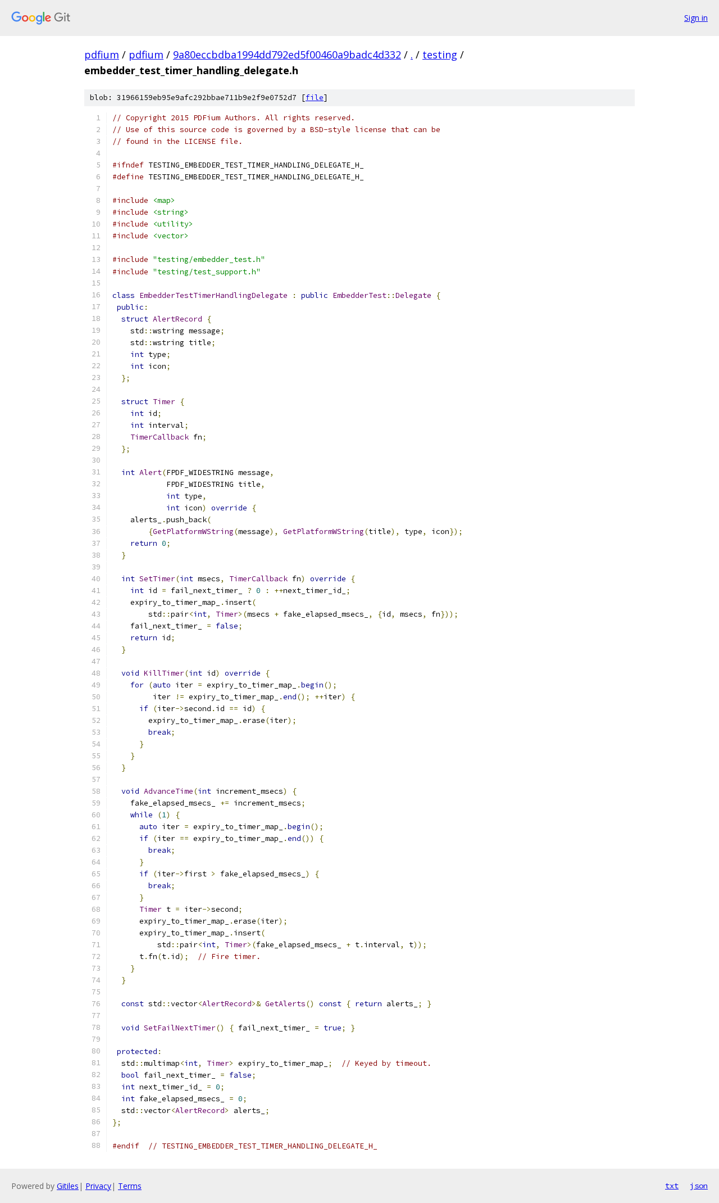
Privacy (98, 1186)
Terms (130, 1186)
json (699, 1186)
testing (439, 54)
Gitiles (68, 1186)
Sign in (696, 17)
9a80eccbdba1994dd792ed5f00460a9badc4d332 (287, 54)
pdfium (101, 54)
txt (672, 1186)
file (315, 97)
